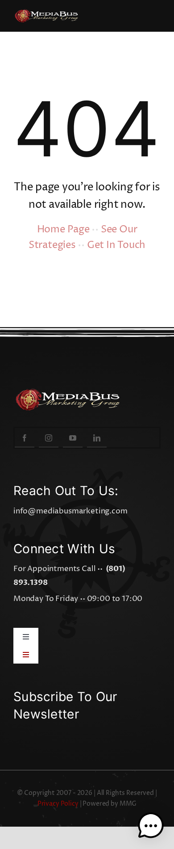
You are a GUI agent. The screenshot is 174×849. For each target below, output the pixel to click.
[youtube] (73, 437)
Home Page (63, 229)
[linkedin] (97, 437)
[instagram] (48, 437)
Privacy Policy (58, 803)
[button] (151, 825)
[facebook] (24, 437)
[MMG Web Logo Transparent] (48, 12)
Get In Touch (116, 245)
